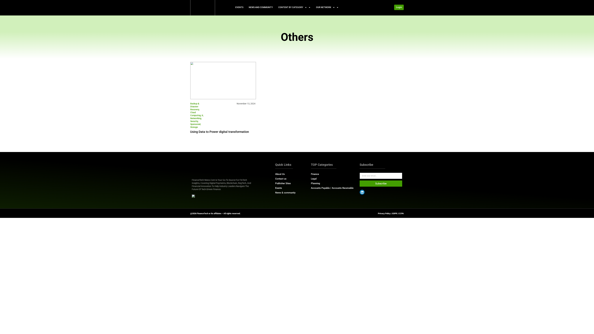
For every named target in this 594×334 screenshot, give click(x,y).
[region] (40, 310)
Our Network (323, 7)
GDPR (394, 213)
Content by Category (290, 7)
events (239, 7)
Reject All (40, 321)
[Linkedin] (362, 192)
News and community (261, 7)
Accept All (60, 321)
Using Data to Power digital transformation (219, 132)
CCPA (401, 213)
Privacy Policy (384, 213)
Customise (20, 321)
